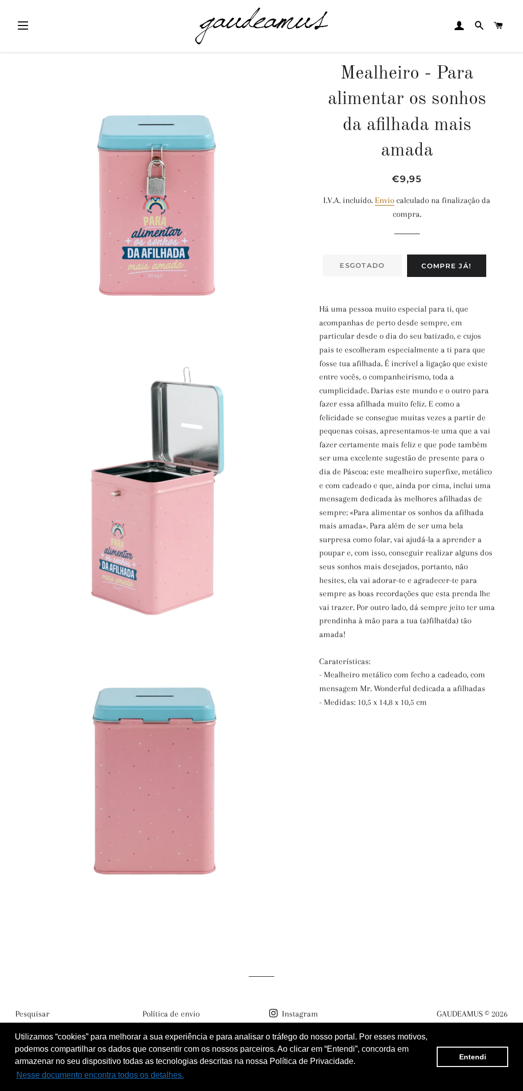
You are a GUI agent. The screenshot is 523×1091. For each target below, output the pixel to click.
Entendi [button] (472, 1057)
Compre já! (446, 266)
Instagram (299, 1014)
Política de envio (171, 1014)
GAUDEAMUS (460, 1014)
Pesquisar (32, 1014)
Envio (384, 200)
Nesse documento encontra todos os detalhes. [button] (100, 1075)
